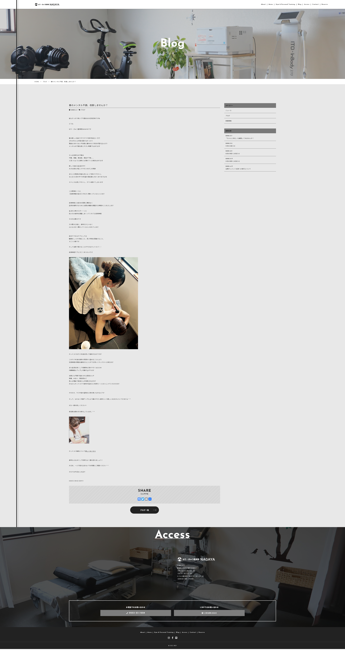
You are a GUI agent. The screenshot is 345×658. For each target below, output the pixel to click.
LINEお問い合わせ (210, 613)
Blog (299, 4)
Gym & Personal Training (285, 4)
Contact (315, 4)
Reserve (325, 4)
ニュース (228, 110)
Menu (271, 4)
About (263, 4)
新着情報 (229, 121)
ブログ (83, 110)
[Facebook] (139, 499)
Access (306, 4)
